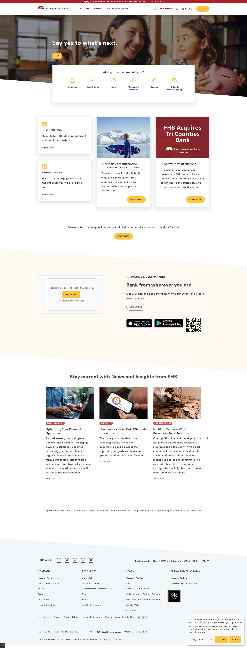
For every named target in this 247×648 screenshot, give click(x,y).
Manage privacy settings (71, 301)
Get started (123, 236)
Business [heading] (97, 9)
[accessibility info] (142, 617)
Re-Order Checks (90, 583)
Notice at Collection (92, 617)
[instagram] (75, 560)
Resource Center (134, 578)
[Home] (54, 7)
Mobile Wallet (133, 605)
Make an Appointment (48, 578)
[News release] (182, 162)
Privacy (57, 617)
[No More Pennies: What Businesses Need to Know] (177, 403)
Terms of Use (44, 617)
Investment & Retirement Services (143, 600)
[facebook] (59, 560)
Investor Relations (46, 605)
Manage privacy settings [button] (202, 640)
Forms (85, 600)
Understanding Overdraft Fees (97, 589)
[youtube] (91, 560)
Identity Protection (91, 605)
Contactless (132, 611)
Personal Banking (179, 578)
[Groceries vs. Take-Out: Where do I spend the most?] (123, 403)
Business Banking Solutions (184, 583)
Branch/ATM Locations (49, 583)
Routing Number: (143, 561)
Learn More (48, 148)
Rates (84, 594)
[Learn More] (64, 180)
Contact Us (43, 600)
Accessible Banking (124, 617)
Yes (57, 56)
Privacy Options (71, 617)
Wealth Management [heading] (117, 9)
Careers (41, 594)
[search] (190, 8)
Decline (221, 640)
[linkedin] (83, 560)
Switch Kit (87, 578)
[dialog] (215, 631)
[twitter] (67, 560)
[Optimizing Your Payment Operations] (70, 403)
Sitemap (108, 617)
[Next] (206, 438)
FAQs (129, 583)
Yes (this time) (71, 295)
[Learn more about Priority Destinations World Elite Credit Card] (123, 162)
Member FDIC (87, 632)
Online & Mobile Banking (138, 589)
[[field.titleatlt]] (139, 323)
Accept (235, 640)
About (41, 589)
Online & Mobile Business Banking (143, 594)
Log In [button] (203, 9)
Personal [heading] (84, 9)
